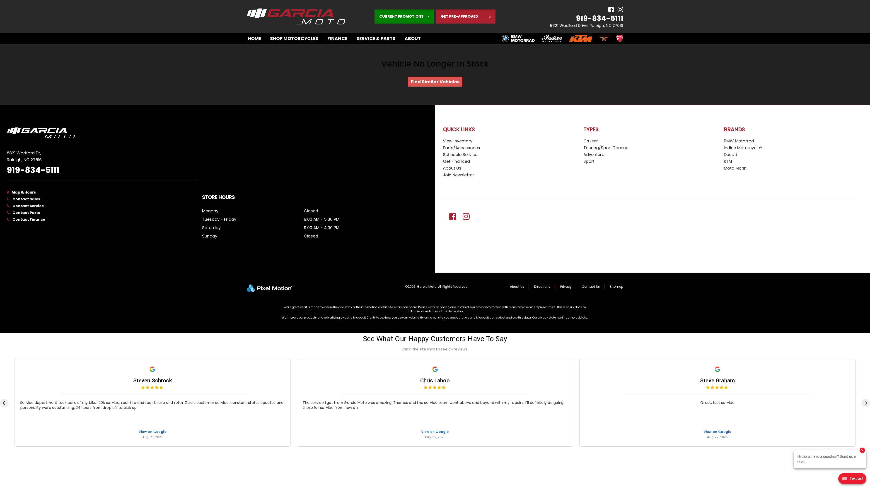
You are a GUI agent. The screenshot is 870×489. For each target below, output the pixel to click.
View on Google (152, 432)
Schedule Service (460, 154)
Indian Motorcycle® (743, 148)
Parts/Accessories (461, 148)
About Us (452, 168)
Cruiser (590, 141)
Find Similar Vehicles (435, 82)
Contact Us (591, 286)
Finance (337, 38)
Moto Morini (735, 168)
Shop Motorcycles (294, 38)
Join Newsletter (458, 175)
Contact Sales (26, 199)
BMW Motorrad (739, 141)
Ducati (730, 154)
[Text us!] (852, 479)
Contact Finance (28, 219)
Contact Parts (26, 212)
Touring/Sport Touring (605, 148)
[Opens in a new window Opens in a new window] (609, 10)
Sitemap (616, 286)
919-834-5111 (599, 18)
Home (254, 38)
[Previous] (4, 403)
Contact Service (28, 206)
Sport (588, 161)
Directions (542, 286)
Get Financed (456, 161)
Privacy (566, 286)
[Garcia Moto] (101, 132)
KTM (728, 161)
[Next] (865, 403)
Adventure (593, 154)
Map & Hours (24, 192)
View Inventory (457, 141)
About (413, 38)
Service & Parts (376, 38)
